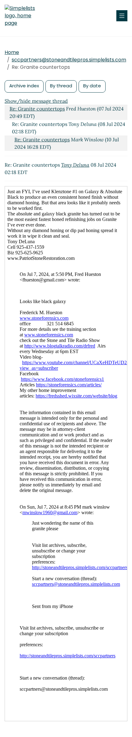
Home (12, 52)
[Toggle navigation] (121, 15)
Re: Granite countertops (37, 109)
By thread (61, 85)
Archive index (24, 85)
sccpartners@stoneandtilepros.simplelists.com (69, 59)
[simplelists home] (23, 16)
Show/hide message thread (36, 101)
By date (92, 85)
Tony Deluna (75, 165)
